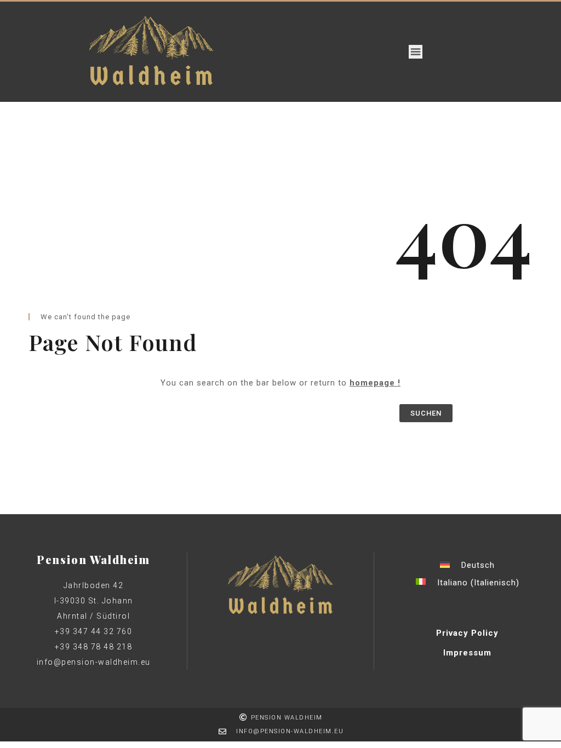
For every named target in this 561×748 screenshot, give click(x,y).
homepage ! (375, 383)
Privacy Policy (467, 633)
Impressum (467, 653)
